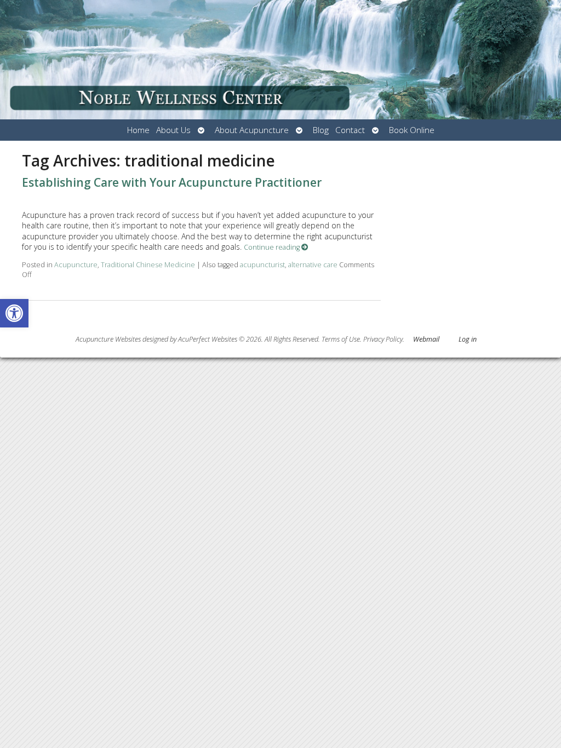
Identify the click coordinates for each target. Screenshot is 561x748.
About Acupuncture (252, 130)
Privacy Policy (383, 339)
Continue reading (272, 247)
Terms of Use (341, 339)
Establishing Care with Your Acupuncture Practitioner (172, 182)
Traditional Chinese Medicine (148, 264)
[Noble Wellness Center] (280, 59)
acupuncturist (262, 264)
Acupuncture (76, 264)
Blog (321, 130)
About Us (173, 130)
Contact (350, 130)
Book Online (411, 130)
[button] (14, 313)
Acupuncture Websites (108, 339)
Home (138, 130)
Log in (468, 339)
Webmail (426, 339)
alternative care (312, 264)
